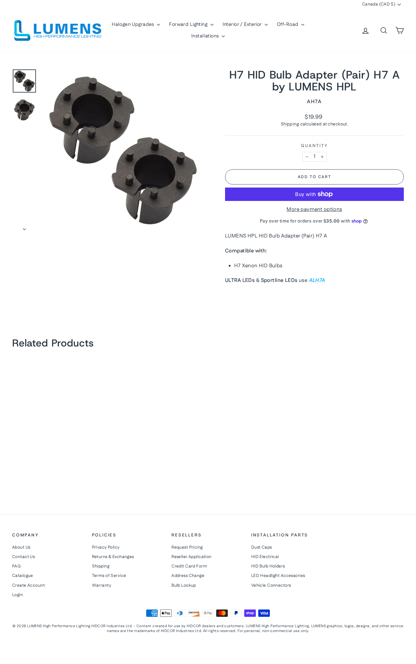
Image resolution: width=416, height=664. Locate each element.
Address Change (187, 576)
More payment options (314, 209)
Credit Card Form (189, 566)
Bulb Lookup (183, 585)
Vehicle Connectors (271, 585)
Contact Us (23, 557)
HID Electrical (265, 557)
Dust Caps (261, 547)
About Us (21, 547)
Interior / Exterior (243, 24)
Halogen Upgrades (133, 24)
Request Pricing (187, 547)
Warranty (101, 585)
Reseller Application (191, 557)
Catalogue (22, 576)
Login (17, 595)
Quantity (314, 146)
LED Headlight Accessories (278, 576)
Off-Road (288, 24)
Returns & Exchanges (113, 557)
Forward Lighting (189, 24)
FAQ (16, 566)
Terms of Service (109, 576)
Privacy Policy (106, 547)
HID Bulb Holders (268, 566)
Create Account (28, 585)
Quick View (59, 450)
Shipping (290, 124)
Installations (205, 36)
